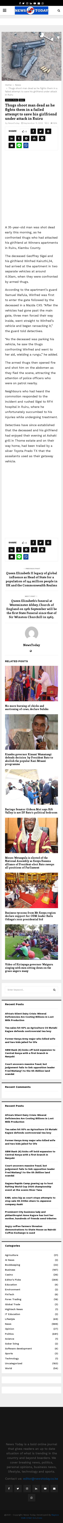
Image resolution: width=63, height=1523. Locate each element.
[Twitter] (18, 1488)
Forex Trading (13, 1299)
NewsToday (13, 123)
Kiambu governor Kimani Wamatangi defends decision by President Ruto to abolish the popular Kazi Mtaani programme (29, 759)
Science (9, 1338)
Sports (9, 1353)
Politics (9, 1333)
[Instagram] (27, 1488)
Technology (12, 1358)
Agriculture (11, 1255)
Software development (18, 1348)
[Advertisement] (31, 189)
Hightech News (14, 1309)
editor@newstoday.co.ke (40, 1478)
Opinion (9, 1328)
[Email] (54, 1488)
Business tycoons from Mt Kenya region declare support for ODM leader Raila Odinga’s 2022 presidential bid (30, 916)
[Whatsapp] (31, 1497)
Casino (9, 1274)
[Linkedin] (36, 1488)
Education (11, 1284)
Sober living (12, 1343)
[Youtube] (45, 1488)
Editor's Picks (11, 100)
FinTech (9, 1294)
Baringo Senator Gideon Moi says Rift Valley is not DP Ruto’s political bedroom (31, 811)
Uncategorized (13, 1363)
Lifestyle (10, 1319)
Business (10, 1269)
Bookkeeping (12, 1264)
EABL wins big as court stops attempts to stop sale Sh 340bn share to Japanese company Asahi (30, 1201)
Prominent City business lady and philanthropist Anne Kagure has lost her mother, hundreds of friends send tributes (30, 1215)
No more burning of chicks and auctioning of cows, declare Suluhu (26, 707)
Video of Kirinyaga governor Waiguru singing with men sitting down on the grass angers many (29, 968)
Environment (12, 1289)
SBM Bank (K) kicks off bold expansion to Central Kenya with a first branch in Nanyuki (30, 1053)
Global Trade (12, 1304)
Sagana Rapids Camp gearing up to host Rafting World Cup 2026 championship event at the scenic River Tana (29, 1186)
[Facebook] (9, 1488)
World (8, 1368)
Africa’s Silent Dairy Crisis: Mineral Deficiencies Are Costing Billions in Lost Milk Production (29, 1017)
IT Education (12, 1314)
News (21, 100)
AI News (9, 1260)
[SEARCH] (54, 989)
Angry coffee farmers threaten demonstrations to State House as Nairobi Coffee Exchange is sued (30, 1229)
